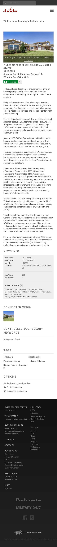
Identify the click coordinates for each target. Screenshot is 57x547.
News (33, 436)
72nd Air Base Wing (13, 77)
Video (33, 433)
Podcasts (34, 444)
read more (28, 60)
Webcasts (34, 450)
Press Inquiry (11, 473)
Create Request (11, 477)
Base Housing (34, 357)
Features (9, 439)
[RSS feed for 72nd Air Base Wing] (28, 77)
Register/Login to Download (19, 383)
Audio (33, 439)
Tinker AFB (8, 357)
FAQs (7, 460)
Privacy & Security (12, 457)
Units (7, 485)
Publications (35, 447)
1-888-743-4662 (11, 428)
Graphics (34, 442)
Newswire (10, 445)
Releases (34, 413)
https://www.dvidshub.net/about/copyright (21, 297)
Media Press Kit (11, 480)
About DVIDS (11, 451)
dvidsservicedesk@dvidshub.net (17, 419)
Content (34, 427)
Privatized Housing (11, 361)
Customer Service (12, 468)
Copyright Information (13, 462)
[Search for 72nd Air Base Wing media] (25, 77)
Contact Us (9, 454)
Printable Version (14, 387)
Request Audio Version (17, 391)
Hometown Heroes (38, 416)
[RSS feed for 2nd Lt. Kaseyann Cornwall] (42, 74)
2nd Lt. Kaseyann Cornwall (26, 74)
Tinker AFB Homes (36, 361)
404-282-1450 (10, 410)
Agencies (8, 488)
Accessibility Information (14, 465)
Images (33, 431)
